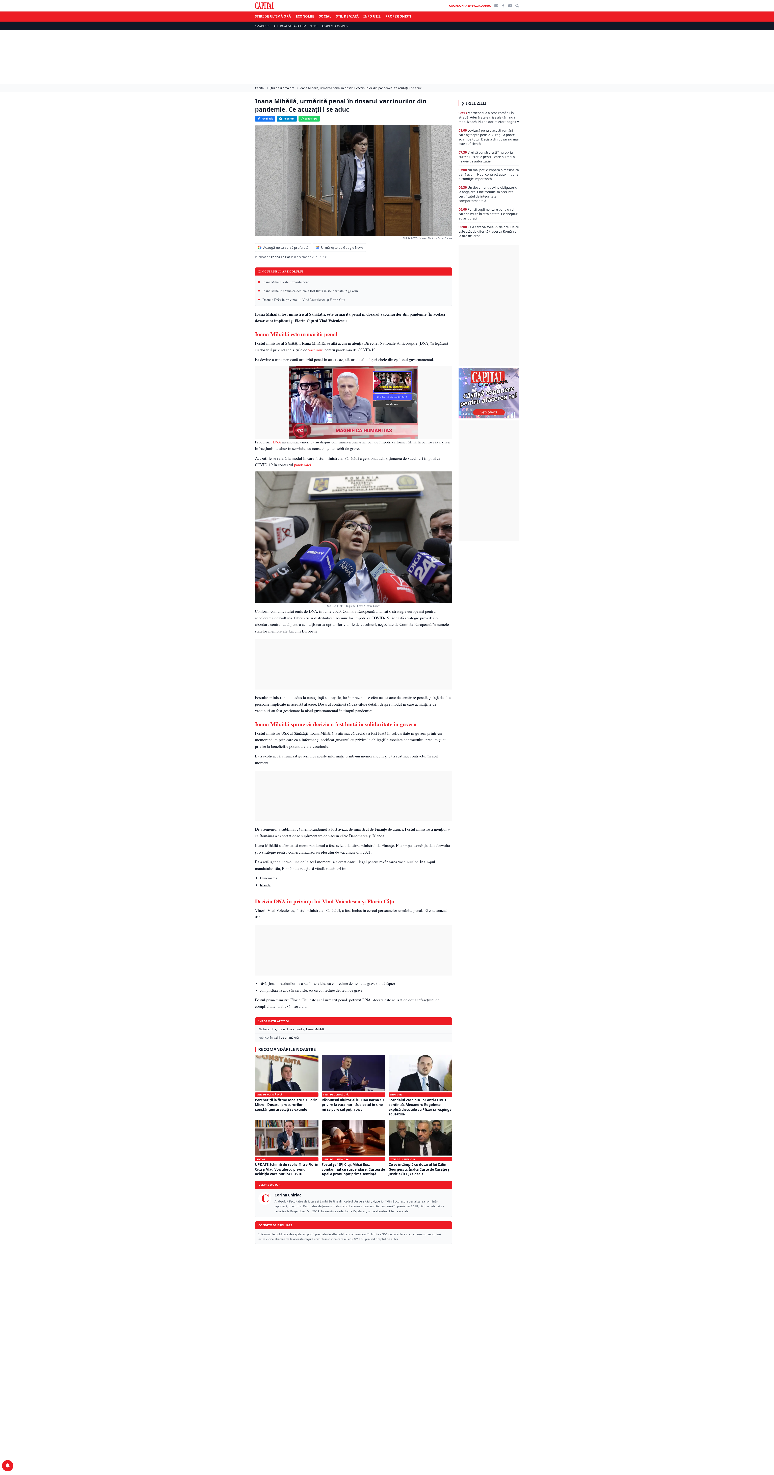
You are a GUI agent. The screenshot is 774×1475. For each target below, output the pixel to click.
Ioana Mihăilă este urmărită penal (286, 282)
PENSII (313, 26)
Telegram (288, 118)
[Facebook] (503, 5)
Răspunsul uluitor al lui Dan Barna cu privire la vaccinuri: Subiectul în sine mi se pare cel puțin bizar (353, 1105)
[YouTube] (510, 5)
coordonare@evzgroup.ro (470, 5)
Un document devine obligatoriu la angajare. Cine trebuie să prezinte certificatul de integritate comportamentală (488, 194)
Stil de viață (347, 16)
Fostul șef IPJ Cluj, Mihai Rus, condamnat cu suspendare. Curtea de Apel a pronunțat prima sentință (353, 1169)
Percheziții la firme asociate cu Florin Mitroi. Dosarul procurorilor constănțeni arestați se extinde (286, 1105)
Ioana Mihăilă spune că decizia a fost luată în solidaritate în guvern (310, 290)
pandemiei (302, 464)
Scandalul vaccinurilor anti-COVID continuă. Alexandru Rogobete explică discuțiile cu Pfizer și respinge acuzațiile (420, 1107)
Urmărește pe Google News (342, 247)
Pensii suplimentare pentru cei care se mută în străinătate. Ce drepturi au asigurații (488, 214)
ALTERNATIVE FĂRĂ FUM (290, 26)
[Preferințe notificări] (7, 1465)
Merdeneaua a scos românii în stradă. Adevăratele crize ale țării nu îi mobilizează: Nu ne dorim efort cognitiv (489, 117)
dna (273, 1029)
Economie (305, 16)
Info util (372, 16)
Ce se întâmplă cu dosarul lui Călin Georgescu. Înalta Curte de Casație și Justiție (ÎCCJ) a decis (419, 1169)
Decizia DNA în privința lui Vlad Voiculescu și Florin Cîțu (303, 299)
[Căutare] (517, 5)
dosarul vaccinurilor (291, 1029)
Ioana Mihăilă (315, 1029)
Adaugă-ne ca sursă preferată (286, 247)
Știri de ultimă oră (273, 16)
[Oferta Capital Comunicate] (489, 393)
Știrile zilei (474, 103)
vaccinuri (316, 350)
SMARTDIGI (262, 26)
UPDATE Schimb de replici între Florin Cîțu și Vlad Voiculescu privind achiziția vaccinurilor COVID (286, 1169)
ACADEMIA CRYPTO (335, 26)
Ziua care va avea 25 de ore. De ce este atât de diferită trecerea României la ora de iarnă (489, 231)
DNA (277, 442)
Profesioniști (398, 16)
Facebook (267, 118)
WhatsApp (311, 118)
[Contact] (496, 5)
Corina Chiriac (281, 257)
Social (325, 16)
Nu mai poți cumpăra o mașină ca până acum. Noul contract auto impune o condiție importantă (489, 174)
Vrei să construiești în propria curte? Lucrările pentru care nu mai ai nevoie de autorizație (487, 156)
